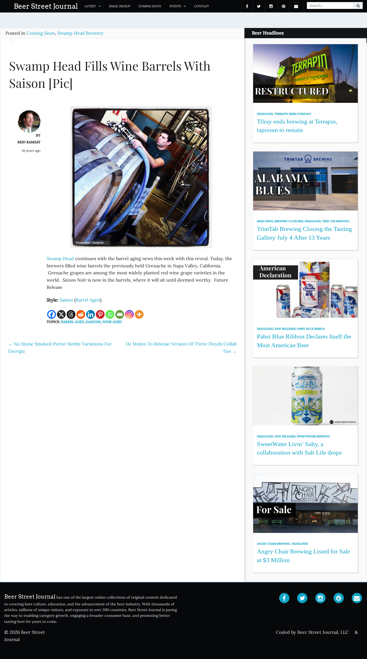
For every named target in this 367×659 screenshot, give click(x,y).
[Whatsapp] (110, 314)
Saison (66, 300)
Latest (90, 6)
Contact (201, 6)
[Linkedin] (90, 314)
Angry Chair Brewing (273, 543)
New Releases (284, 328)
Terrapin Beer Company (292, 114)
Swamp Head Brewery (80, 33)
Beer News (265, 221)
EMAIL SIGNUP (119, 6)
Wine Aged (112, 322)
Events (175, 6)
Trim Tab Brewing (336, 221)
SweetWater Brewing (313, 436)
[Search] (358, 5)
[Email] (119, 314)
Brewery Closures (288, 221)
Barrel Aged (88, 300)
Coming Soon (150, 6)
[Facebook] (51, 314)
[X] (61, 314)
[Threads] (71, 314)
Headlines (265, 114)
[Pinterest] (100, 314)
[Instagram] (129, 314)
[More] (139, 314)
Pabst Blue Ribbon (311, 328)
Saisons (93, 322)
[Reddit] (80, 314)
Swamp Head (61, 258)
